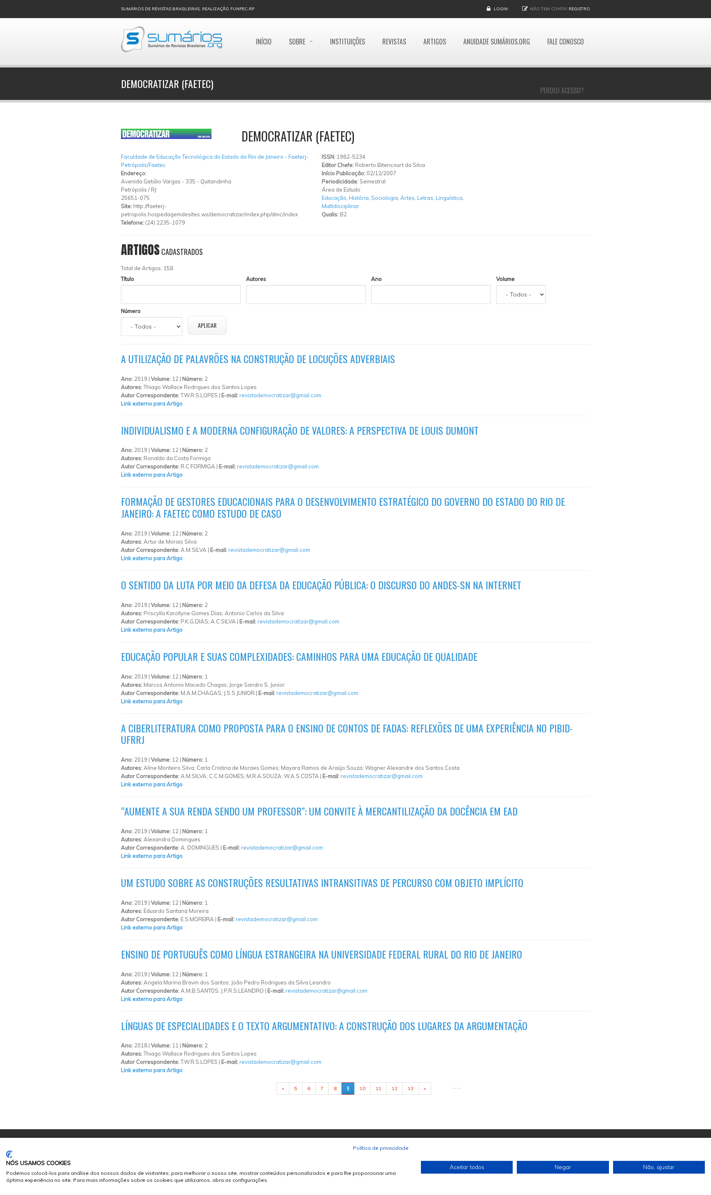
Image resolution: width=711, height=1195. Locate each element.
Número (131, 311)
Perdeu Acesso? (562, 90)
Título (127, 279)
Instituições (347, 41)
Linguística (449, 198)
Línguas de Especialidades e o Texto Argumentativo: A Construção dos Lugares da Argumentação (324, 1025)
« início (264, 1088)
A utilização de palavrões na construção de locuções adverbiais (258, 358)
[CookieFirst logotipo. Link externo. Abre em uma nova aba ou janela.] (9, 1154)
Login (501, 9)
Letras (425, 198)
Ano (376, 279)
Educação (334, 198)
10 (362, 1088)
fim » (441, 1088)
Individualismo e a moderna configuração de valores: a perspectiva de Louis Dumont (300, 430)
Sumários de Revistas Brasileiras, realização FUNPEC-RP (187, 9)
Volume (505, 279)
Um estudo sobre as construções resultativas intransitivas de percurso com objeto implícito (322, 882)
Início (264, 41)
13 (411, 1088)
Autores (256, 279)
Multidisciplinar (340, 206)
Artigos (434, 41)
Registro (579, 9)
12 (394, 1088)
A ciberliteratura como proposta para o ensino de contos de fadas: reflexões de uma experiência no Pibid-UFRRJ (347, 733)
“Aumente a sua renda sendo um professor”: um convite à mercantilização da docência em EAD (319, 811)
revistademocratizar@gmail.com (280, 395)
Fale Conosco (565, 41)
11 (378, 1088)
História (359, 198)
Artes (407, 198)
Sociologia (384, 198)
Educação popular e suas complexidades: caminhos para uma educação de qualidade (299, 656)
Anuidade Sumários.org (496, 41)
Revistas (394, 41)
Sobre (298, 41)
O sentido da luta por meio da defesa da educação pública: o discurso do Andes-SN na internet (321, 584)
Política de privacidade (381, 1148)
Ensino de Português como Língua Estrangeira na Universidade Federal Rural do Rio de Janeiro (321, 954)
